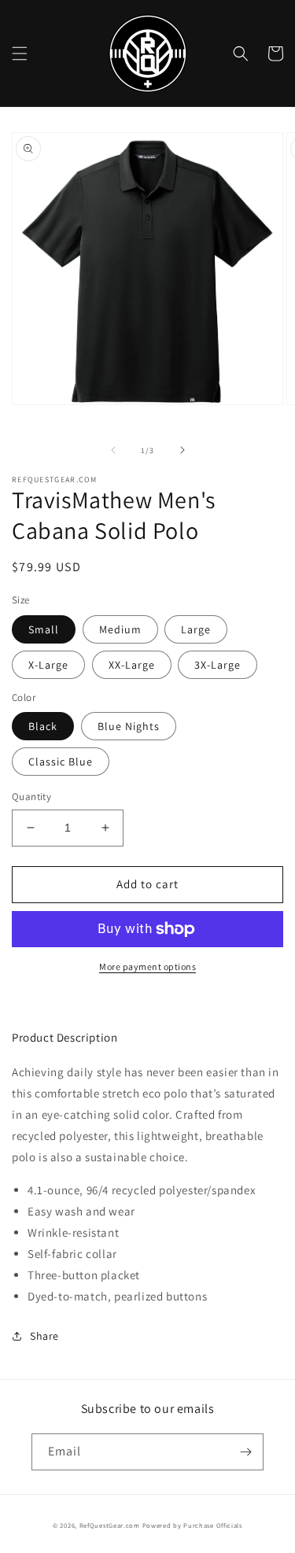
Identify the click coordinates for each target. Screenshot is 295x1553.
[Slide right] (182, 450)
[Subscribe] (245, 1451)
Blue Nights (129, 726)
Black (42, 726)
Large (196, 629)
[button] (19, 53)
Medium (120, 629)
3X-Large (217, 665)
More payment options (147, 966)
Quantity (31, 796)
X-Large (48, 665)
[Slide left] (113, 450)
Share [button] (44, 1336)
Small (43, 629)
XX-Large (132, 665)
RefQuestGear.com (109, 1525)
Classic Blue (60, 761)
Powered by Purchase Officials (192, 1525)
